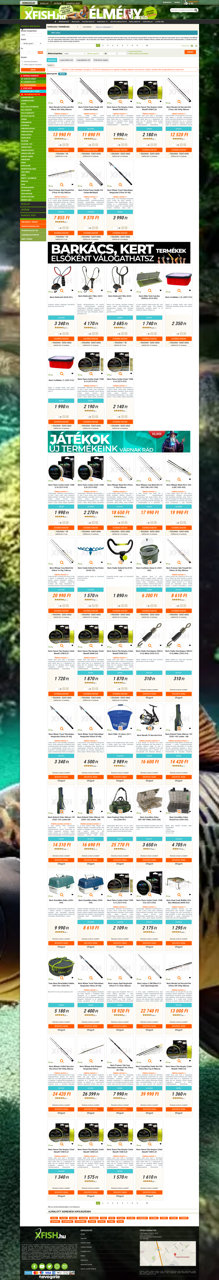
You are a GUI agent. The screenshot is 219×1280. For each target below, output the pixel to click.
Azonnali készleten (31, 61)
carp (120, 1221)
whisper (154, 1218)
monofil (84, 1218)
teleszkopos (68, 1221)
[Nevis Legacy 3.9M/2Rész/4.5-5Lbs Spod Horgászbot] (149, 988)
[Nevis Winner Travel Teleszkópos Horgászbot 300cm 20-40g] (90, 738)
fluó (104, 1218)
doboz (112, 1221)
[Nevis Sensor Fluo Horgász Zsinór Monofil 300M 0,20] (90, 655)
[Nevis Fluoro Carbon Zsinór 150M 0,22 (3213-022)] (149, 904)
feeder (174, 1218)
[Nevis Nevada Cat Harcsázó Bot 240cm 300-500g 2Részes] (178, 988)
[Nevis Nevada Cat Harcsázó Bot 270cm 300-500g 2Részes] (178, 111)
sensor (121, 1218)
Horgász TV (102, 22)
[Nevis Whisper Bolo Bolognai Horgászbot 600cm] (90, 1071)
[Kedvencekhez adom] (72, 102)
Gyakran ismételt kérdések (88, 1269)
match (93, 1221)
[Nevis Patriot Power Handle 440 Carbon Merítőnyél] (90, 111)
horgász (94, 1218)
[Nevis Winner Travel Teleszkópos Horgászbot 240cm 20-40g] (61, 738)
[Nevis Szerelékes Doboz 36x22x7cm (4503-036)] (178, 821)
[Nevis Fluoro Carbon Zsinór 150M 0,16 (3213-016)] (120, 383)
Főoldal (83, 1234)
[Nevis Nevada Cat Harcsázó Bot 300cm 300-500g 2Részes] (61, 111)
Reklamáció (134, 22)
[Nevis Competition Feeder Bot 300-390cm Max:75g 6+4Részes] (149, 1071)
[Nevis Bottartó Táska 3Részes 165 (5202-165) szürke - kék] (90, 821)
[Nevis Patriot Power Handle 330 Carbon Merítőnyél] (90, 194)
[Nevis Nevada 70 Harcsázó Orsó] (149, 738)
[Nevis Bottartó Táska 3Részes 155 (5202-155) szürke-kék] (61, 821)
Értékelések (101, 60)
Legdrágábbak (83, 60)
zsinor (64, 1218)
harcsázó (56, 1221)
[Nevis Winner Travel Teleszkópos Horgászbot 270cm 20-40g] (120, 194)
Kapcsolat (148, 22)
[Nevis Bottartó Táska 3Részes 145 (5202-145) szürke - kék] (178, 738)
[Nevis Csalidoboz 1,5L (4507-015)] (178, 300)
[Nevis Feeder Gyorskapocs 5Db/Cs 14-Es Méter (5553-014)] (178, 655)
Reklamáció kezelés (86, 1264)
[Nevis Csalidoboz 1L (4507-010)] (61, 383)
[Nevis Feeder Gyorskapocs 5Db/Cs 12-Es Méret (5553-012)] (149, 655)
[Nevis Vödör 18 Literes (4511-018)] (120, 738)
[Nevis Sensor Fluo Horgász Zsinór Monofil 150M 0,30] (149, 1154)
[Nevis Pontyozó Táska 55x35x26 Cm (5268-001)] (120, 821)
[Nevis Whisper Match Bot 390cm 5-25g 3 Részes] (120, 489)
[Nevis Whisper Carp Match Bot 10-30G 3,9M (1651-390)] (149, 489)
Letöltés (159, 22)
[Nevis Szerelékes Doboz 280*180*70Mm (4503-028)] (149, 821)
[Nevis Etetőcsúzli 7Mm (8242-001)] (120, 300)
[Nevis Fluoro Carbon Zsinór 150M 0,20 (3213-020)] (90, 489)
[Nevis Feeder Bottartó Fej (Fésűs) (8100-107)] (90, 572)
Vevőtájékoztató (118, 22)
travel (102, 1221)
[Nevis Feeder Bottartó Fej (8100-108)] (120, 572)
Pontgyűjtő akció (85, 1251)
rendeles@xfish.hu (149, 1235)
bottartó (184, 1218)
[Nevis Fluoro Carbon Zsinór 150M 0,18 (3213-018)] (61, 489)
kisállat (44, 3)
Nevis (63, 74)
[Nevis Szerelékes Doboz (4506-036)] (90, 904)
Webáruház (64, 22)
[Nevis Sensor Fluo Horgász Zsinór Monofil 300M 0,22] (120, 655)
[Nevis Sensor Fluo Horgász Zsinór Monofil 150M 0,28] (120, 1154)
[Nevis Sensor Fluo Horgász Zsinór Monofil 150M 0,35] (61, 655)
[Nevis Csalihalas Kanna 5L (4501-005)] (149, 572)
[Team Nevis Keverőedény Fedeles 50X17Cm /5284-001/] (61, 988)
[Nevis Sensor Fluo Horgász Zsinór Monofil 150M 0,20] (178, 1071)
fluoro (164, 1218)
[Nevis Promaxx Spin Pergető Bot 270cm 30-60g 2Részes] (61, 194)
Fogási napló (88, 22)
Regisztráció (84, 1260)
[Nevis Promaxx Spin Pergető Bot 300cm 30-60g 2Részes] (178, 572)
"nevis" (49, 65)
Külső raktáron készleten (33, 65)
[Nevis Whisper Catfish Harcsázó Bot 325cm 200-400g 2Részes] (61, 1071)
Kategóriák (87, 27)
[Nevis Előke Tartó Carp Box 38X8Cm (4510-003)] (149, 300)
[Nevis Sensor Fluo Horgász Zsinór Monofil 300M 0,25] (120, 111)
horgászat (28, 3)
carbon (131, 1218)
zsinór (74, 1218)
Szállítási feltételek (86, 1247)
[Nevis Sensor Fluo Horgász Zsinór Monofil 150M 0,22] (61, 1154)
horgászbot (142, 1218)
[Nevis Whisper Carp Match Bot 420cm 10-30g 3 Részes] (61, 572)
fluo (112, 1218)
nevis (54, 1218)
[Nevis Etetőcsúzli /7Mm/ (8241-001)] (90, 300)
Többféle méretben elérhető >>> (149, 741)
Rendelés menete (86, 1243)
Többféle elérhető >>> (61, 114)
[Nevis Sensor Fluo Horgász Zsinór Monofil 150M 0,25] (90, 1154)
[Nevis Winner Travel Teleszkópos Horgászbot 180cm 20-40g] (90, 988)
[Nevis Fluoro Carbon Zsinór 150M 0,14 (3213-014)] (90, 383)
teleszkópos (81, 1221)
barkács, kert (73, 3)
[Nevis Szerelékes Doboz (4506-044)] (61, 904)
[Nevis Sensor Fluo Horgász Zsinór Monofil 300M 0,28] (149, 111)
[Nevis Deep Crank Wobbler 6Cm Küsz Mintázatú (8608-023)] (178, 904)
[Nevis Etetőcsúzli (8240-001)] (61, 300)
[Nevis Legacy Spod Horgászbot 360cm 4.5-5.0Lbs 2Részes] (120, 988)
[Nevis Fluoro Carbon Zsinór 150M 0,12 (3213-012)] (120, 904)
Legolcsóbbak (66, 60)
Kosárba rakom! (61, 150)
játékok (57, 3)
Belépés (83, 1256)
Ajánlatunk (52, 60)
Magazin (76, 22)
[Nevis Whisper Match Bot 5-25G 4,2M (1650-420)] (178, 489)
